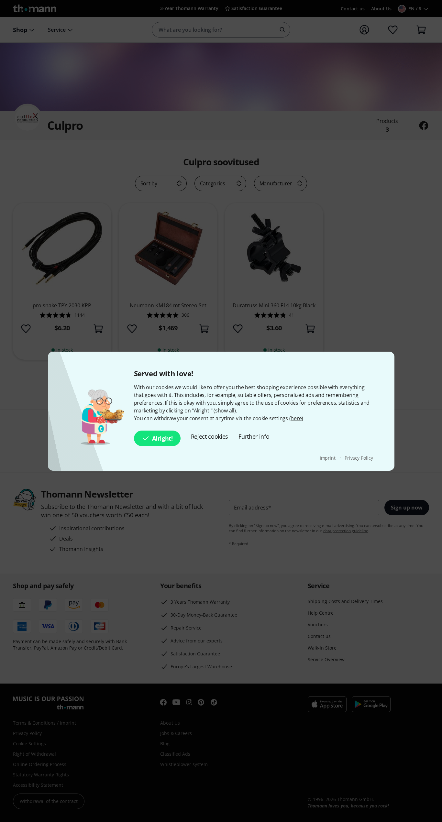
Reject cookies (209, 436)
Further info (253, 436)
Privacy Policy (359, 458)
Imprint (328, 458)
